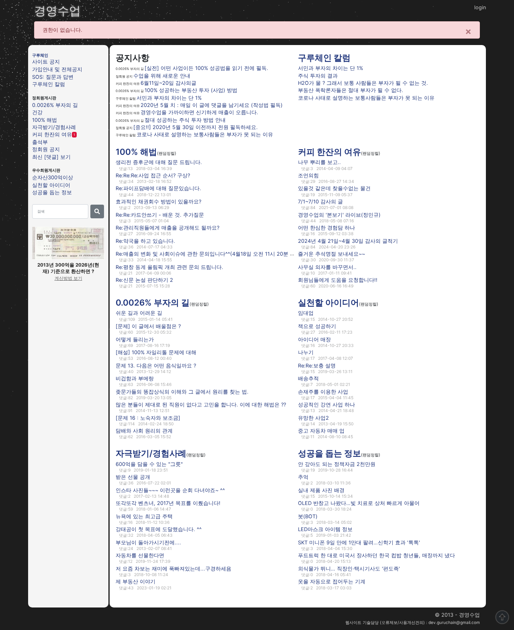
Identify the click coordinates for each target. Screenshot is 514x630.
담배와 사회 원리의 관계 (144, 431)
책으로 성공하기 (317, 326)
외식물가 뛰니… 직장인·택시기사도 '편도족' (349, 569)
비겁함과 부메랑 (135, 379)
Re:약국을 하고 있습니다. (145, 241)
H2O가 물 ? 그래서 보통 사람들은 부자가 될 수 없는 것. (363, 83)
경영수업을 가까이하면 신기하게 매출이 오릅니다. (199, 112)
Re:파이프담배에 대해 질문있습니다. (158, 188)
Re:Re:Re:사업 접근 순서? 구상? (153, 175)
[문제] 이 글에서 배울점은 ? (148, 326)
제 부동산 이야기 (135, 582)
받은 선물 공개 (133, 477)
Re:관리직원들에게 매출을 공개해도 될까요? (167, 228)
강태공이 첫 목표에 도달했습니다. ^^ (159, 529)
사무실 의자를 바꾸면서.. (327, 267)
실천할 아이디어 (51, 185)
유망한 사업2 (313, 418)
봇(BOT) (308, 516)
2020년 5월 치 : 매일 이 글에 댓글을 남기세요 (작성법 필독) (212, 105)
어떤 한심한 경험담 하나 (326, 228)
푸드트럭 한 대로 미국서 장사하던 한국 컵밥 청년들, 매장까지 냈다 (376, 555)
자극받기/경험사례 (54, 127)
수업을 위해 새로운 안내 (161, 76)
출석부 (40, 142)
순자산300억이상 (52, 177)
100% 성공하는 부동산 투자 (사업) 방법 (191, 90)
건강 (37, 112)
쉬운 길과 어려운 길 (139, 313)
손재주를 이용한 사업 (323, 391)
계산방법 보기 (68, 278)
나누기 (306, 352)
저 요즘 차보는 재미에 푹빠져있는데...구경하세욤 (173, 569)
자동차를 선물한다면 (140, 555)
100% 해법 (44, 120)
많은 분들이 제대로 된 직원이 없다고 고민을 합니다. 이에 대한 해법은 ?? (201, 405)
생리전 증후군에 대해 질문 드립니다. (159, 162)
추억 (303, 477)
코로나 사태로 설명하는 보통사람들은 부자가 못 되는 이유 (205, 134)
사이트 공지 (46, 62)
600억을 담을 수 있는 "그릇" (149, 464)
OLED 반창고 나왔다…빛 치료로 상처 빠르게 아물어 (359, 503)
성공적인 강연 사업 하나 (326, 405)
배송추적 (308, 379)
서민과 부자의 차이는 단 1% (169, 98)
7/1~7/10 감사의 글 (320, 202)
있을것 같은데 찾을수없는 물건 (334, 188)
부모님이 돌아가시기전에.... (148, 543)
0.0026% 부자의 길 (55, 105)
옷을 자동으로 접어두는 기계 (331, 582)
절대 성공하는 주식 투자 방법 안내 (185, 120)
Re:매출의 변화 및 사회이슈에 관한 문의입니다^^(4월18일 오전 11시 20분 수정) (209, 254)
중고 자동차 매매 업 (321, 431)
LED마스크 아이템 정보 (325, 529)
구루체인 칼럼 (48, 84)
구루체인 (40, 55)
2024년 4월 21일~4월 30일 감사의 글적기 (348, 241)
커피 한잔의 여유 (52, 134)
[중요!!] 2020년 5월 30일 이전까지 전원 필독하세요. (195, 127)
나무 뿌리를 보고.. (319, 162)
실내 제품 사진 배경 (321, 490)
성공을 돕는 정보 (52, 192)
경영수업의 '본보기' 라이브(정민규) (339, 214)
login (480, 7)
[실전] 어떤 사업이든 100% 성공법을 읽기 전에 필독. (206, 68)
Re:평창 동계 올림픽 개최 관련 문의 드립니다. (169, 267)
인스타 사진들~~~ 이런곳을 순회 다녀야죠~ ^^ (170, 490)
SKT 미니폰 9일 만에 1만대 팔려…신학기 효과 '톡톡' (359, 543)
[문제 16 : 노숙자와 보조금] (148, 418)
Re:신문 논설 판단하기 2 (144, 280)
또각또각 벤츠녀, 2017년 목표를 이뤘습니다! (168, 503)
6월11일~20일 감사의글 (168, 83)
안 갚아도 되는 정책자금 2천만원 (336, 464)
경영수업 (57, 11)
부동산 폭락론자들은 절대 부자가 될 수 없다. (350, 90)
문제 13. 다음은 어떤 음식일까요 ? (156, 365)
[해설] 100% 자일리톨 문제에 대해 (156, 352)
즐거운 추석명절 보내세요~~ (331, 254)
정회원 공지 (46, 149)
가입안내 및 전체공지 (57, 69)
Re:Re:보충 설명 (317, 365)
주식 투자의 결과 (318, 76)
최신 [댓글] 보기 (51, 157)
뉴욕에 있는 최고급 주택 (144, 516)
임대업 (306, 313)
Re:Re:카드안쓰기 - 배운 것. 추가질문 (160, 214)
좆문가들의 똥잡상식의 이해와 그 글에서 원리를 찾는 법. (182, 391)
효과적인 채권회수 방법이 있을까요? (158, 202)
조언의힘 (308, 175)
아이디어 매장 (314, 339)
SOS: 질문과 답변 (52, 77)
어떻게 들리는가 (135, 339)
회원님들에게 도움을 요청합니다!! (337, 280)
